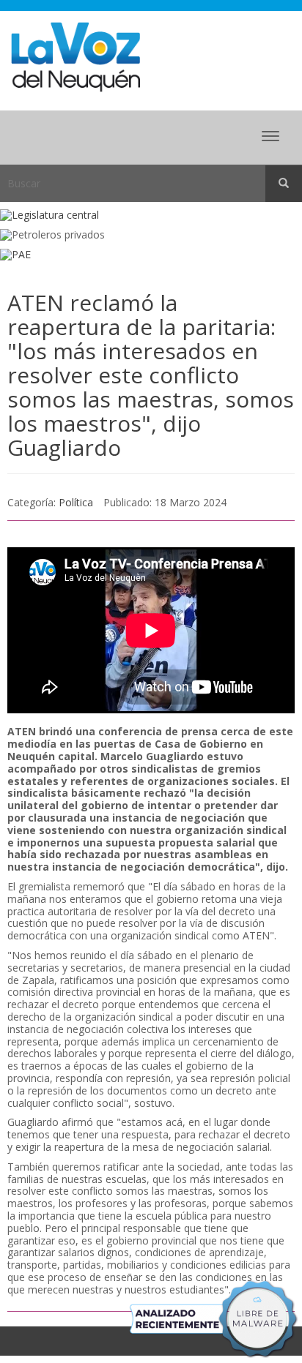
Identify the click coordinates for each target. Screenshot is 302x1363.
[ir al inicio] (75, 56)
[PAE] (151, 255)
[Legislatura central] (151, 215)
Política (76, 502)
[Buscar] (283, 183)
